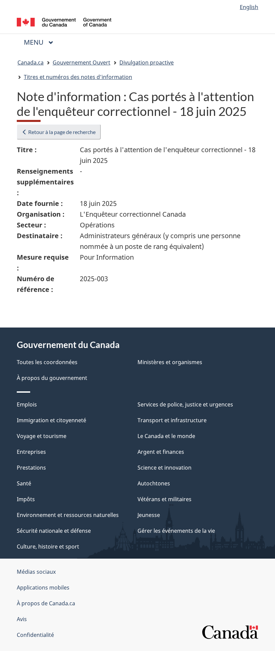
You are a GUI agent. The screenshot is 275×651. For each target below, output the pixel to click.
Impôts (26, 499)
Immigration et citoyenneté (51, 420)
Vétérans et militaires (164, 499)
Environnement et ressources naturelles (68, 515)
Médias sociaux (36, 571)
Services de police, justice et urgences (185, 404)
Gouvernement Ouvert (81, 62)
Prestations (31, 467)
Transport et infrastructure (172, 420)
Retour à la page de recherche (61, 132)
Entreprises (31, 451)
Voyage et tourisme (41, 436)
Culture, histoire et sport (48, 546)
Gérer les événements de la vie (176, 530)
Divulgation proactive (146, 62)
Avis (22, 619)
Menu (41, 42)
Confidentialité (35, 635)
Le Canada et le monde (166, 436)
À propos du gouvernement (52, 378)
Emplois (27, 404)
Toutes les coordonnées (47, 362)
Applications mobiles (43, 587)
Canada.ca (30, 62)
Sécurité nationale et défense (54, 530)
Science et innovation (164, 467)
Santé (24, 483)
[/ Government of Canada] (64, 21)
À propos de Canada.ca (46, 603)
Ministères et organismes (170, 362)
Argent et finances (161, 451)
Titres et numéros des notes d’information (78, 77)
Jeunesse (149, 515)
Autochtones (154, 483)
